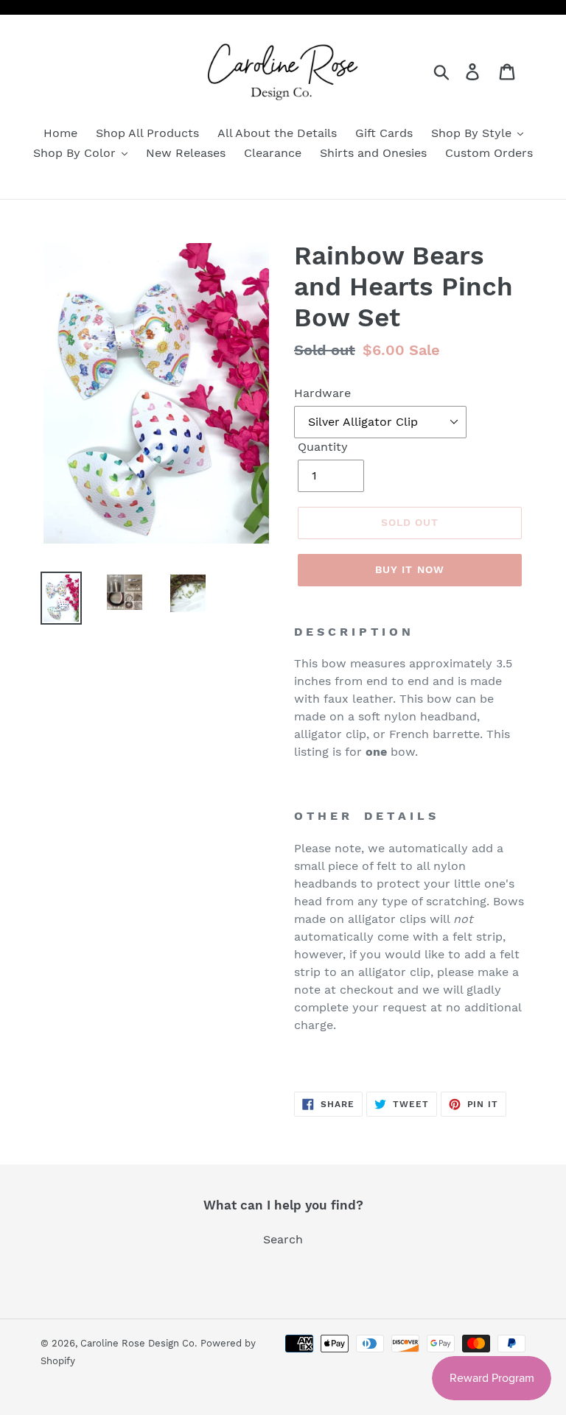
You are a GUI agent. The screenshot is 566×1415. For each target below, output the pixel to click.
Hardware (322, 393)
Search (283, 1239)
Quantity (323, 447)
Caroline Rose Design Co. (138, 1343)
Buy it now (409, 569)
